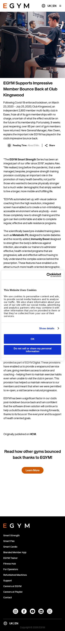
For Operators (10, 569)
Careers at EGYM (12, 586)
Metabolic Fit (20, 235)
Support (7, 580)
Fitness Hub (9, 563)
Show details (46, 328)
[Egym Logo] (16, 525)
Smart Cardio (10, 546)
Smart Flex (8, 541)
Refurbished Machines (15, 575)
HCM (33, 434)
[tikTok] (49, 611)
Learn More (33, 470)
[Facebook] (24, 611)
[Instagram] (15, 611)
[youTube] (32, 611)
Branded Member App (14, 552)
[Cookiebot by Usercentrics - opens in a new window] (46, 275)
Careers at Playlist (12, 592)
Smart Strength (11, 535)
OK (32, 339)
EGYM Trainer (10, 558)
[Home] (16, 5)
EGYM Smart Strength (23, 159)
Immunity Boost (40, 239)
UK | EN (52, 6)
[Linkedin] (41, 611)
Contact (7, 597)
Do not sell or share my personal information (33, 350)
